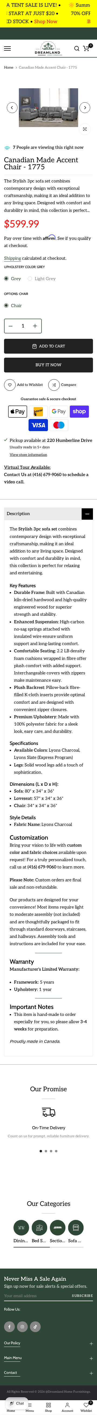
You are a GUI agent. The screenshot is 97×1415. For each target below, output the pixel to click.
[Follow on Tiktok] (35, 1326)
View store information (28, 455)
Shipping (12, 258)
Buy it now (48, 364)
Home (8, 67)
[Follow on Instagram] (22, 1326)
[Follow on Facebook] (9, 1326)
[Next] (84, 107)
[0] (86, 48)
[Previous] (12, 107)
